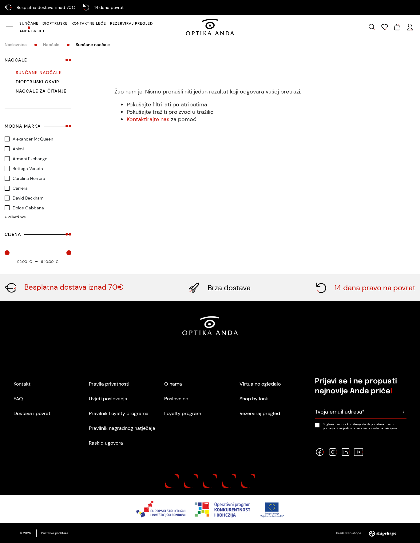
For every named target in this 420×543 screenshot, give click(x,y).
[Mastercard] (172, 481)
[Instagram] (333, 452)
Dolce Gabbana (28, 208)
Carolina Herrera (29, 178)
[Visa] (210, 481)
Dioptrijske (55, 23)
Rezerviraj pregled (131, 23)
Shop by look (254, 398)
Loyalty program (182, 413)
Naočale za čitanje (41, 91)
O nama (173, 384)
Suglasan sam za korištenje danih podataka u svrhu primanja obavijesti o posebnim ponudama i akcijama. (360, 426)
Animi (18, 149)
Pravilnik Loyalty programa (119, 413)
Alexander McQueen (33, 139)
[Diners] (229, 481)
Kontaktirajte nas (148, 119)
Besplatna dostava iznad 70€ (73, 287)
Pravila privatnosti (109, 384)
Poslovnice (176, 398)
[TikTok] (371, 452)
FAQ (18, 398)
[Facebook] (320, 452)
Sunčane (28, 23)
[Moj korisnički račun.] (409, 27)
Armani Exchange (30, 158)
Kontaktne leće (89, 23)
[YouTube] (358, 452)
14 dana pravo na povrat (375, 287)
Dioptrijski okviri (38, 82)
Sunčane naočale (39, 72)
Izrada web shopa (349, 533)
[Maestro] (191, 481)
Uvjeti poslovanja (108, 398)
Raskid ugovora (106, 443)
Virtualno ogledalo (260, 384)
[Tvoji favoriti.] (384, 27)
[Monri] (248, 481)
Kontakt (22, 384)
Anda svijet (32, 31)
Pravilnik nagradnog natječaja (122, 428)
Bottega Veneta (28, 168)
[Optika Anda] (210, 27)
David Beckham (28, 198)
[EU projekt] (210, 509)
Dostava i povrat (32, 413)
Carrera (20, 188)
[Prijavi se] (401, 412)
